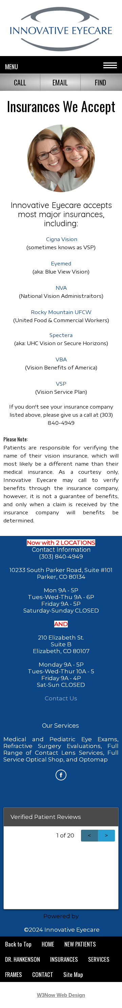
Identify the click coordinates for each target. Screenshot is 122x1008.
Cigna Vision (61, 239)
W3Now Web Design (61, 995)
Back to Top (18, 944)
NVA (61, 288)
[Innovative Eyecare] (61, 49)
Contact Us (61, 698)
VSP (61, 384)
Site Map (73, 974)
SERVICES (98, 959)
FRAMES (13, 974)
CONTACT (42, 974)
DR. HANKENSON (22, 959)
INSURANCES (64, 959)
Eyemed (61, 263)
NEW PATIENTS (80, 944)
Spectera (61, 335)
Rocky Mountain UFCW (61, 312)
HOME (48, 944)
